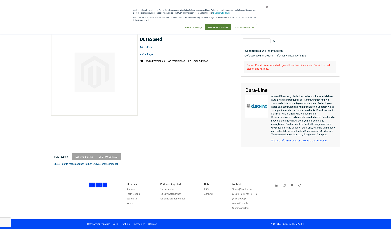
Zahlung (208, 193)
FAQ (206, 189)
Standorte (131, 198)
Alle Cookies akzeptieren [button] (218, 27)
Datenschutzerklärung (222, 12)
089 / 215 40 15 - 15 (246, 193)
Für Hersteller (167, 189)
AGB (115, 224)
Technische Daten (84, 157)
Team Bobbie (133, 193)
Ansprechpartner (240, 208)
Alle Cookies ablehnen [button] (244, 27)
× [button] (266, 5)
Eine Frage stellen (108, 157)
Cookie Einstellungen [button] (194, 27)
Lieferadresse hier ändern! (258, 55)
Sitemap (152, 224)
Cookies (125, 224)
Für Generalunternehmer (172, 198)
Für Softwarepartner (170, 193)
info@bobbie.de (243, 189)
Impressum (139, 224)
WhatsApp (240, 198)
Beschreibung (61, 157)
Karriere (130, 189)
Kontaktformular (240, 203)
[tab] (61, 156)
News (129, 203)
